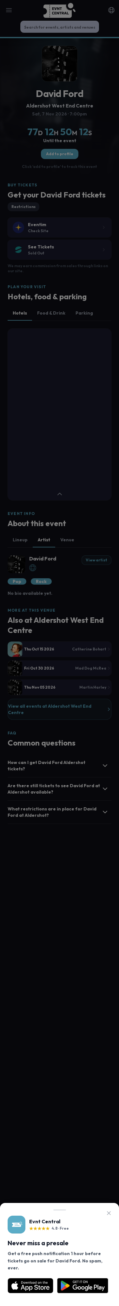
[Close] (109, 1213)
